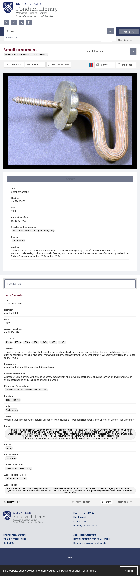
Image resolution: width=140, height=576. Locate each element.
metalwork (11, 458)
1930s (53, 342)
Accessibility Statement (84, 535)
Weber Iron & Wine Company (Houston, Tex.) (33, 230)
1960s (27, 342)
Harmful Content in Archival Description (92, 539)
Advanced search (13, 37)
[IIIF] (91, 65)
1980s (9, 342)
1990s (62, 342)
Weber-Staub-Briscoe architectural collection (26, 54)
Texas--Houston (13, 400)
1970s (18, 342)
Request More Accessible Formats (89, 543)
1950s (36, 342)
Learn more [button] (89, 570)
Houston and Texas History (18, 468)
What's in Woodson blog (14, 539)
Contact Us (8, 543)
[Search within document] (133, 51)
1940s (44, 342)
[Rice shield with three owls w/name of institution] (30, 10)
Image (9, 448)
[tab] (70, 179)
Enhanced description (16, 478)
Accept (129, 570)
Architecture (19, 240)
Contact (70, 557)
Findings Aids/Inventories (15, 535)
